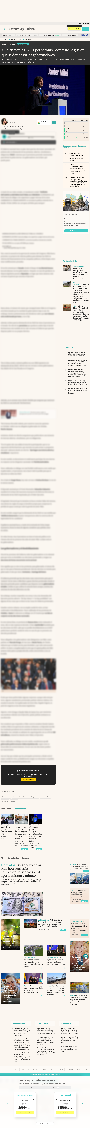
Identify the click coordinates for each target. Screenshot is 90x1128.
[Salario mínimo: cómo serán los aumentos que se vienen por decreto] (79, 878)
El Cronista (5, 39)
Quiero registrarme (28, 779)
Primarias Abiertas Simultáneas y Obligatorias (25, 797)
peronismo (14, 801)
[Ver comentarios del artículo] (21, 129)
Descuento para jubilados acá (37, 1074)
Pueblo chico (70, 215)
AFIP (86, 1069)
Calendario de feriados (74, 1069)
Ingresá (85, 29)
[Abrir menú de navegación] (2, 29)
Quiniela (61, 1069)
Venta (81, 120)
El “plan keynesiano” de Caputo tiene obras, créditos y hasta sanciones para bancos (76, 157)
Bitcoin (35, 1069)
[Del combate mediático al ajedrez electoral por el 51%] (7, 819)
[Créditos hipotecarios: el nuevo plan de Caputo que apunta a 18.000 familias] (56, 950)
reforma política (45, 797)
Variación (74, 120)
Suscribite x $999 (74, 29)
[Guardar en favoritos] (54, 122)
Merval (52, 1069)
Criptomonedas (25, 1069)
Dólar (4, 1069)
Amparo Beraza (14, 121)
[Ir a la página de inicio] (5, 29)
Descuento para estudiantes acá (52, 1074)
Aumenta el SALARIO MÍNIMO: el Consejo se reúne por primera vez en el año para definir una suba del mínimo (78, 169)
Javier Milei (5, 801)
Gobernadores (29, 39)
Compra (86, 120)
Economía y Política (16, 39)
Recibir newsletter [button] (77, 231)
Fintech (44, 1069)
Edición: (83, 23)
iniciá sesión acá (60, 1083)
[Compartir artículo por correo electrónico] (17, 129)
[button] (85, 956)
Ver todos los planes (45, 1123)
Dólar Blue (13, 1069)
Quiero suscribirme (25, 1112)
